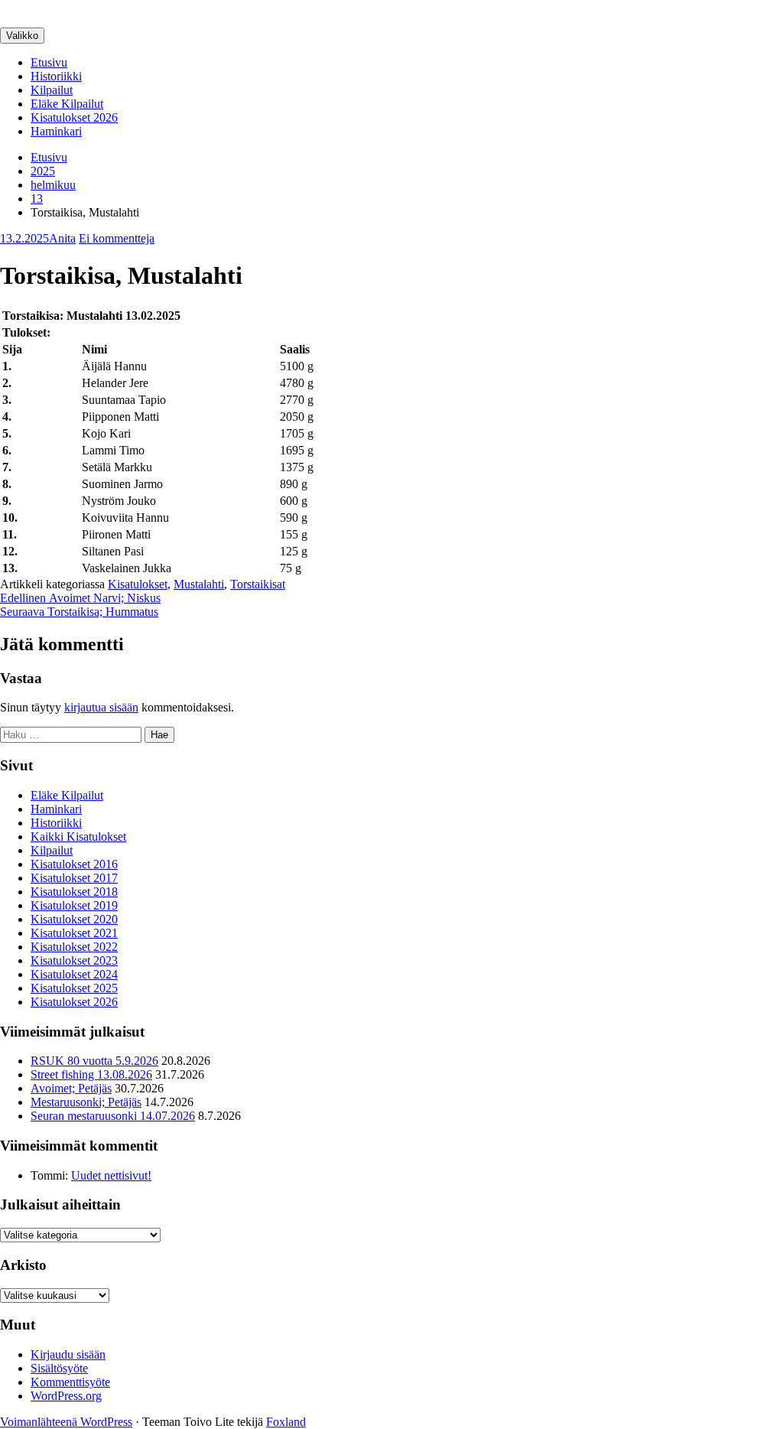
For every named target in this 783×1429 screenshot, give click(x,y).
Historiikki (56, 76)
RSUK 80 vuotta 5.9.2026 (94, 1060)
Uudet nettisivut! (111, 1175)
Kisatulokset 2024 (74, 974)
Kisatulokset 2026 (74, 117)
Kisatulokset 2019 (74, 905)
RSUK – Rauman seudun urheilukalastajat (102, 6)
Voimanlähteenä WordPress (66, 1421)
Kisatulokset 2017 (74, 877)
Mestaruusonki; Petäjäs (86, 1101)
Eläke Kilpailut (67, 103)
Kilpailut (52, 89)
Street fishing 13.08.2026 (91, 1074)
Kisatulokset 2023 (74, 960)
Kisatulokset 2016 (74, 864)
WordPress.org (66, 1395)
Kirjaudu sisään (68, 1354)
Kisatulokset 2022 (74, 946)
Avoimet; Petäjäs (71, 1088)
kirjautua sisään (101, 707)
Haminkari (56, 131)
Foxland (286, 1421)
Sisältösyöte (59, 1368)
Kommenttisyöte (70, 1381)
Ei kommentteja (116, 238)
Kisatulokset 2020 (74, 919)
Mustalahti (199, 584)
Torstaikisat (257, 584)
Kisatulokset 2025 (74, 987)
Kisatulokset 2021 (74, 932)
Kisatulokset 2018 (74, 891)
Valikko (22, 35)
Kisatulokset (137, 584)
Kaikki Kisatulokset (78, 836)
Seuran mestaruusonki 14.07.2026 (113, 1115)
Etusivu (49, 62)
